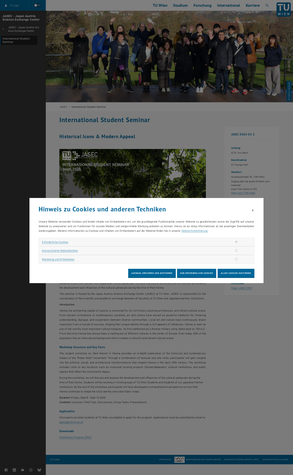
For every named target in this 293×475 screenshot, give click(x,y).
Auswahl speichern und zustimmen (151, 273)
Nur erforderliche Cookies (196, 273)
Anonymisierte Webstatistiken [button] (60, 250)
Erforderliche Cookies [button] (55, 242)
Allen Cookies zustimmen (236, 273)
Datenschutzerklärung (194, 230)
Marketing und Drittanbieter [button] (58, 259)
